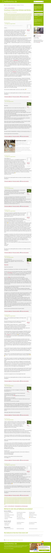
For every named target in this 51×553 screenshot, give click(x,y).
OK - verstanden (44, 550)
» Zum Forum (35, 17)
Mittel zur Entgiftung (19, 513)
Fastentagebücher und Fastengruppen (21, 506)
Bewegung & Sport (7, 523)
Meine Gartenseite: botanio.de (33, 528)
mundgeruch (8, 334)
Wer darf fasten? (7, 513)
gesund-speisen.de (31, 523)
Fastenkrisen (6, 518)
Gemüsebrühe (15, 60)
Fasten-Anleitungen (7, 516)
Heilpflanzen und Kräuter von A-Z (9, 528)
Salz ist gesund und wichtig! (33, 522)
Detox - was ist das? (19, 516)
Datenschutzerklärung (42, 548)
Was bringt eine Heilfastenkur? (9, 512)
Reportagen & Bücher (32, 512)
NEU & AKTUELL (31, 516)
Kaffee (15, 395)
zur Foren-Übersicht (11, 506)
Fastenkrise (14, 71)
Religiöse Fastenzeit (31, 513)
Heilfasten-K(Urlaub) (33, 517)
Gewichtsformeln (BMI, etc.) (20, 522)
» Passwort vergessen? (37, 16)
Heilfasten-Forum (20, 517)
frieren (9, 277)
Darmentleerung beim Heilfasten (21, 512)
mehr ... (39, 42)
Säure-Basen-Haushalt (8, 522)
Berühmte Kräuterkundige (20, 528)
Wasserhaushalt (19, 523)
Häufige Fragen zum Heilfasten (21, 518)
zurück (6, 506)
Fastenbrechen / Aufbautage (8, 517)
